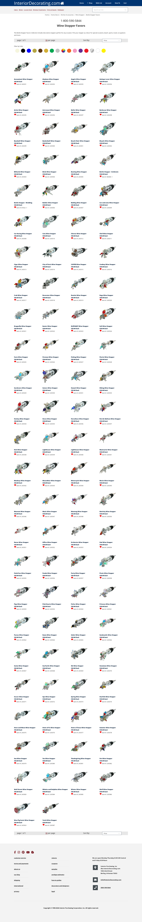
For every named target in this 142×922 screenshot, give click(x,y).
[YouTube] (28, 853)
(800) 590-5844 (106, 888)
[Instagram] (19, 853)
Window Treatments (39, 10)
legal (53, 891)
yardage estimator (58, 875)
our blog (17, 875)
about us (17, 869)
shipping (17, 880)
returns (54, 858)
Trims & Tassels (52, 10)
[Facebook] (15, 853)
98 (46, 40)
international (18, 886)
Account (108, 3)
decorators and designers (60, 886)
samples (54, 869)
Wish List (99, 3)
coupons (54, 863)
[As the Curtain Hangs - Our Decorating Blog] (32, 853)
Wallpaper (61, 10)
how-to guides (56, 880)
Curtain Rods (28, 10)
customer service (20, 858)
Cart (125, 3)
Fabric (16, 10)
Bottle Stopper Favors (93, 15)
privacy (16, 891)
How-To (117, 3)
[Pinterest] (23, 853)
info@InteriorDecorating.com (111, 880)
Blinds (21, 10)
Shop (90, 3)
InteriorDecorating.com (37, 3)
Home (82, 3)
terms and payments (21, 863)
